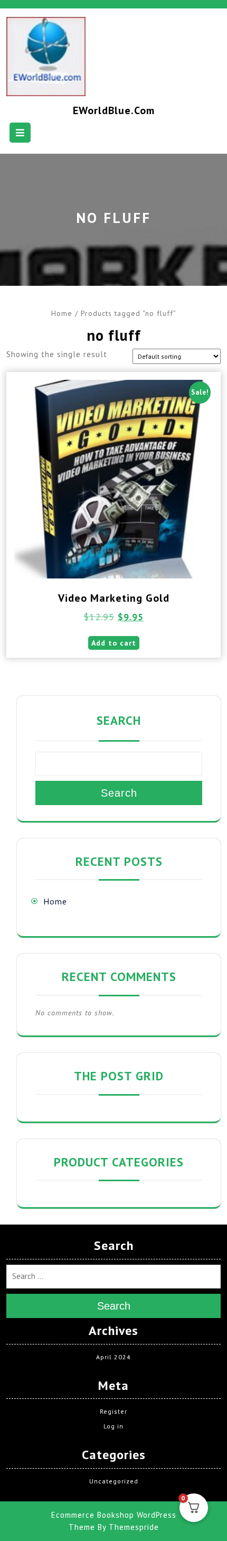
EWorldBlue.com (114, 110)
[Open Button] (20, 132)
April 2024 (113, 1357)
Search (119, 720)
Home (61, 313)
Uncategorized (113, 1481)
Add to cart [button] (113, 643)
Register (113, 1411)
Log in (113, 1426)
